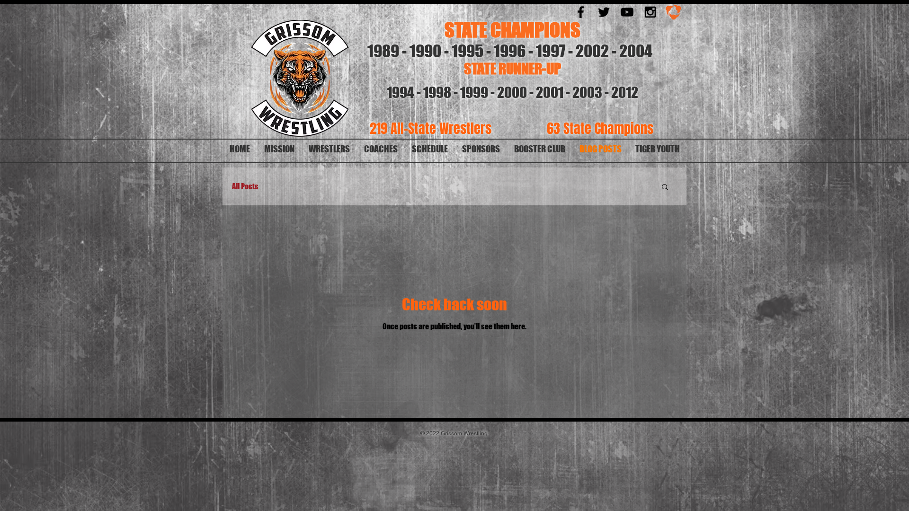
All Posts (245, 186)
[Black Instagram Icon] (650, 12)
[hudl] (673, 12)
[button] (664, 188)
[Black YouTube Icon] (627, 12)
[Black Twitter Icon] (604, 12)
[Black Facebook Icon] (580, 12)
